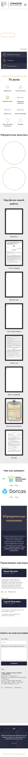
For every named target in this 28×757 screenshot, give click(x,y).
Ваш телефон (5, 639)
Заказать (8, 35)
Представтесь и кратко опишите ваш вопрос (12, 646)
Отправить (14, 663)
